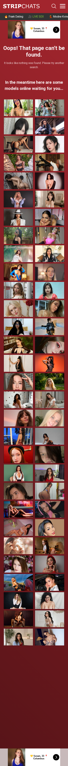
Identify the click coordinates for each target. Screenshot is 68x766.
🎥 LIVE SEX (36, 16)
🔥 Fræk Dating (13, 16)
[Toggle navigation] (62, 6)
